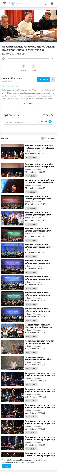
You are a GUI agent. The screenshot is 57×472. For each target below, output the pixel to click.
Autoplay (51, 138)
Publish (45, 121)
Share (23, 70)
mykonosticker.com (12, 78)
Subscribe (43, 79)
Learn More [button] (29, 462)
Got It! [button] (6, 466)
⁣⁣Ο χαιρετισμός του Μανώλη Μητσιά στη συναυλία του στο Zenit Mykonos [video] (38, 327)
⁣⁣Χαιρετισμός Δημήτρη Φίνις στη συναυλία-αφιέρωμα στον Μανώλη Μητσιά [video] (39, 343)
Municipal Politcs (13, 86)
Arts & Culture (31, 157)
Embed (33, 70)
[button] (52, 3)
